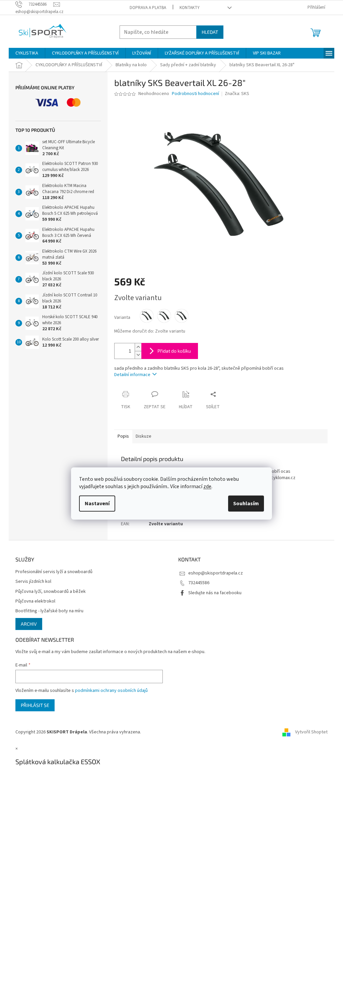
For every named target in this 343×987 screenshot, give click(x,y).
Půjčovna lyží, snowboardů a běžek (50, 592)
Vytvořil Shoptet (311, 732)
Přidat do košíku (174, 351)
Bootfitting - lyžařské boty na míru (49, 611)
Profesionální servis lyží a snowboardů (53, 572)
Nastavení (97, 503)
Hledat (210, 32)
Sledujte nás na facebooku (215, 593)
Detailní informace (132, 374)
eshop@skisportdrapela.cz (215, 573)
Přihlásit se (35, 705)
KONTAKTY (190, 8)
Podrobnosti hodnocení (195, 94)
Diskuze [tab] (143, 436)
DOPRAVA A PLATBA (148, 8)
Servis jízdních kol (33, 581)
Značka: (237, 93)
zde (207, 486)
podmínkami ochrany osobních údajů (111, 690)
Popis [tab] (123, 436)
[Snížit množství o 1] (138, 355)
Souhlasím (246, 503)
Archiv (29, 624)
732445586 (198, 582)
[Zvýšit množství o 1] (138, 347)
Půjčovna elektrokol (35, 601)
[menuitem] (27, 53)
